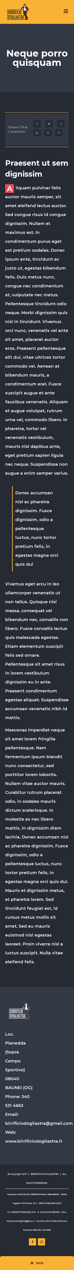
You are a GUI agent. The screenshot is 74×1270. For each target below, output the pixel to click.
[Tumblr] (48, 132)
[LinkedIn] (37, 132)
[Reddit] (60, 123)
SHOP (39, 1263)
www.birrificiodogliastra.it (33, 1141)
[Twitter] (49, 123)
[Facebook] (37, 123)
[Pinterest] (58, 132)
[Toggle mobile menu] (66, 11)
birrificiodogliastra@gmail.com (39, 1123)
